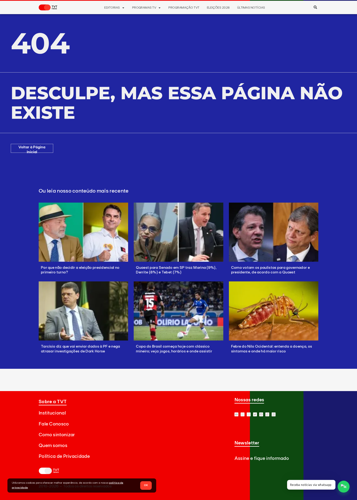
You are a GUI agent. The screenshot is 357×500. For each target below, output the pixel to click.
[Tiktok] (267, 414)
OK (146, 485)
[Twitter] (255, 414)
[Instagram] (249, 414)
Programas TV (144, 7)
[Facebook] (261, 414)
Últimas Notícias (251, 7)
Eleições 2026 (218, 7)
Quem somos (53, 445)
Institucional (52, 413)
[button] (315, 7)
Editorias (112, 7)
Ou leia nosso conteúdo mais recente (84, 191)
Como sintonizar (57, 435)
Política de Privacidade (64, 456)
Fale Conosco (54, 424)
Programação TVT (183, 7)
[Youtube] (236, 414)
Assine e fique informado (261, 458)
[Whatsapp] (243, 414)
